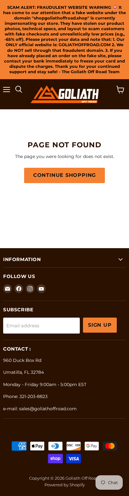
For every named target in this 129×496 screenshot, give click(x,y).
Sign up (100, 325)
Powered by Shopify (64, 484)
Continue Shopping (64, 175)
